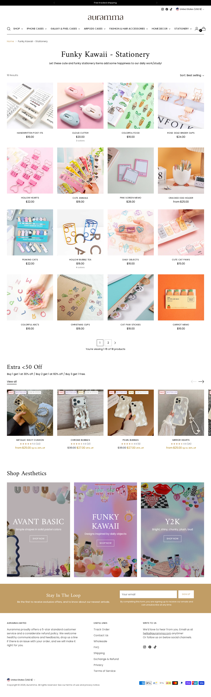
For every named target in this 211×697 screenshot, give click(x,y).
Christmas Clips (80, 324)
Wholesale (100, 641)
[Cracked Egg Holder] (181, 170)
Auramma (31, 685)
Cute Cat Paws (181, 259)
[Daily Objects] (131, 232)
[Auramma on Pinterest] (166, 9)
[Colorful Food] (131, 106)
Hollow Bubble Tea (80, 259)
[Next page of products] (115, 343)
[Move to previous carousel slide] (193, 381)
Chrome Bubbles (80, 440)
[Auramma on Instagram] (162, 9)
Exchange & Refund (106, 659)
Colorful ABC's (30, 324)
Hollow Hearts (30, 197)
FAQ (96, 647)
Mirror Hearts (181, 440)
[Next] (156, 3)
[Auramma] (105, 17)
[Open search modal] (8, 29)
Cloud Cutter (80, 132)
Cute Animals (80, 197)
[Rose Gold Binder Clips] (181, 106)
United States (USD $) (191, 9)
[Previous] (54, 3)
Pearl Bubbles (131, 440)
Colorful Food (131, 132)
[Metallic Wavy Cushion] (30, 413)
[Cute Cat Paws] (181, 232)
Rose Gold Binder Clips (181, 132)
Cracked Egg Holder (181, 197)
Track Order (102, 629)
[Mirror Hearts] (181, 413)
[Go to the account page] (195, 29)
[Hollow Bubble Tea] (80, 232)
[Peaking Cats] (30, 232)
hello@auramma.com (157, 633)
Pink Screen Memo (130, 197)
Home (10, 41)
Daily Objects (130, 259)
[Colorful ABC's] (30, 297)
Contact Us (101, 635)
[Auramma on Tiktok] (171, 9)
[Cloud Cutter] (80, 106)
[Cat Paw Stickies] (131, 297)
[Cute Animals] (80, 170)
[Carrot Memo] (181, 297)
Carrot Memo (181, 324)
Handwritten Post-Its (30, 132)
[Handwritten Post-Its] (30, 106)
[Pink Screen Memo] (131, 170)
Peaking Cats (30, 259)
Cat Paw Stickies (131, 324)
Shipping (99, 653)
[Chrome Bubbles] (80, 413)
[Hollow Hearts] (30, 170)
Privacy (98, 665)
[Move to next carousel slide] (201, 381)
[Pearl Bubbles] (131, 413)
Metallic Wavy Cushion (30, 440)
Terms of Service (105, 671)
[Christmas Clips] (80, 297)
